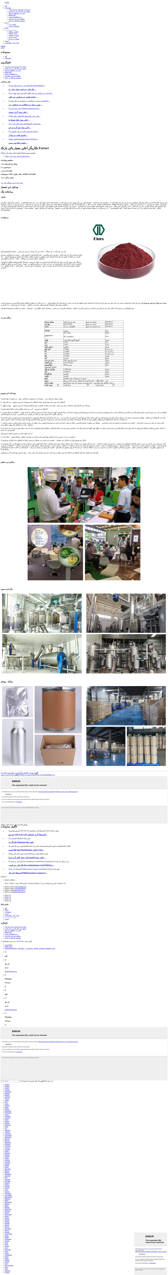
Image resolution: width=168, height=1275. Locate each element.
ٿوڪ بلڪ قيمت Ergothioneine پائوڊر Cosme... (26, 850)
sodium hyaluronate (11, 948)
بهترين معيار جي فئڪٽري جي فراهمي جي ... (25, 105)
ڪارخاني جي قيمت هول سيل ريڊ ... (22, 89)
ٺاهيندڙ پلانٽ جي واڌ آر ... (18, 135)
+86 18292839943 (20, 888)
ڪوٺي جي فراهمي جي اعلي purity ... (23, 97)
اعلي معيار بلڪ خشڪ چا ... (19, 120)
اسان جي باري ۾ (11, 30)
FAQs (6, 28)
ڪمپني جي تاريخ (14, 39)
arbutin (36, 948)
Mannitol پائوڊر (50, 948)
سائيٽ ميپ (8, 945)
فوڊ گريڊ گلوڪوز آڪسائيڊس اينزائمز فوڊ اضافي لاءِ (17, 773)
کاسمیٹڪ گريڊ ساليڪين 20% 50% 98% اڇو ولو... (28, 835)
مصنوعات (8, 8)
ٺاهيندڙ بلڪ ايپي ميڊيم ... (18, 143)
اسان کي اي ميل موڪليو (15, 183)
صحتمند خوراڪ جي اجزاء (17, 21)
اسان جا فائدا (13, 33)
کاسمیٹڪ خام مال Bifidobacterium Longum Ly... (28, 873)
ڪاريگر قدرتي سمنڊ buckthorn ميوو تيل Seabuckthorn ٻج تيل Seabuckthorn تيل (28, 775)
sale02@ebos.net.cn (19, 892)
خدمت (7, 41)
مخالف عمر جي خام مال (16, 19)
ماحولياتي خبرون (14, 26)
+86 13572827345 (20, 887)
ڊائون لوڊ (4, 183)
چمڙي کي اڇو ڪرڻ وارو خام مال (19, 9)
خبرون (7, 22)
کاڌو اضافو (12, 15)
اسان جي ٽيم (13, 37)
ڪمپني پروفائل (13, 31)
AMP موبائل (8, 946)
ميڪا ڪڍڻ (21, 948)
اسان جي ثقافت (14, 35)
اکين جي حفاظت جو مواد (17, 13)
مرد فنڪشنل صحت (15, 17)
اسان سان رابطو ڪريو (12, 43)
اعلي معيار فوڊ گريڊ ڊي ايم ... (20, 128)
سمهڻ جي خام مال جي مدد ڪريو (19, 11)
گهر (6, 6)
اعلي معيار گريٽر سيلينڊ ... (18, 112)
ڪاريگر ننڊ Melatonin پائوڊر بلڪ (21, 842)
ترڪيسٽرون (29, 948)
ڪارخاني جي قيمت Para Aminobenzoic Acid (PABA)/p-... (31, 865)
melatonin (42, 948)
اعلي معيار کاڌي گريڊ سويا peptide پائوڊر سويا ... (27, 858)
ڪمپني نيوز (12, 24)
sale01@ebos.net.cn (19, 890)
